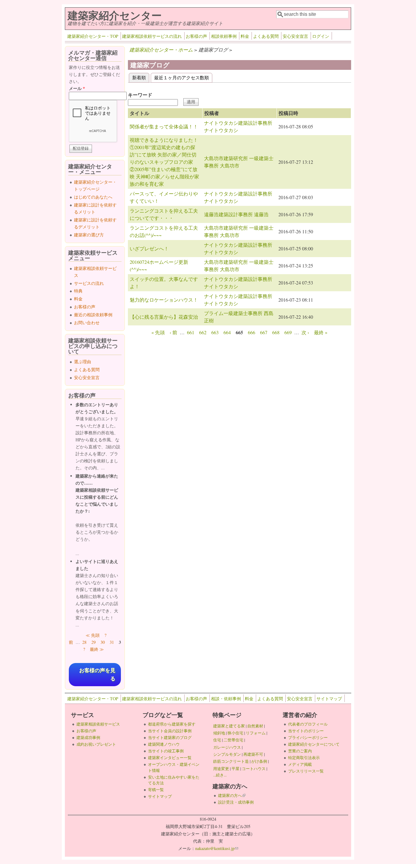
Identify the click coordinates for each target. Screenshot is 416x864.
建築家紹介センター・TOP (92, 36)
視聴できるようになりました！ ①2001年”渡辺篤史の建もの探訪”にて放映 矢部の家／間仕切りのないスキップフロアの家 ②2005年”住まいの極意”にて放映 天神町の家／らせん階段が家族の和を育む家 (164, 162)
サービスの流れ (89, 283)
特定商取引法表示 (304, 757)
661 (190, 332)
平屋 (235, 768)
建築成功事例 (88, 737)
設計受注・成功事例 (236, 802)
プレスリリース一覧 (306, 771)
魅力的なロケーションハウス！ (164, 299)
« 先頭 (158, 332)
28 (84, 642)
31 (112, 642)
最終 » (320, 332)
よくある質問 (266, 36)
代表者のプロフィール (308, 724)
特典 (78, 291)
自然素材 (255, 726)
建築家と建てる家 (229, 726)
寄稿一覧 (156, 789)
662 (202, 332)
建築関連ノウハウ (164, 744)
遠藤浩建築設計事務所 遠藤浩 (236, 214)
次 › (305, 332)
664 (227, 332)
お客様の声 (196, 36)
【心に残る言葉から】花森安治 (164, 317)
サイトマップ (329, 698)
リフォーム (256, 733)
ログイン (320, 36)
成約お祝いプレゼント (96, 744)
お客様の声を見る (97, 675)
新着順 (140, 77)
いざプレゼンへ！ (149, 248)
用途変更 (221, 768)
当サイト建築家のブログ (170, 737)
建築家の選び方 (89, 235)
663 (215, 332)
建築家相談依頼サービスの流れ (152, 36)
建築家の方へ (231, 795)
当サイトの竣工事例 (166, 751)
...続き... (220, 775)
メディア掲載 (300, 764)
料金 (245, 36)
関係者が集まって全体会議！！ (164, 126)
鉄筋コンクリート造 (231, 761)
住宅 (217, 740)
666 (251, 332)
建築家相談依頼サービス (98, 724)
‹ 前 (173, 332)
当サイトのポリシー (306, 730)
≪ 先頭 (93, 635)
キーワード (140, 94)
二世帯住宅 (233, 740)
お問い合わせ (87, 322)
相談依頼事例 (224, 36)
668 (276, 332)
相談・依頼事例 (226, 698)
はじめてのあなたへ (93, 197)
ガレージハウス (227, 747)
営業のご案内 (300, 751)
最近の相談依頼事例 (93, 314)
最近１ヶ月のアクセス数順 (181, 77)
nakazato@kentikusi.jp (216, 848)
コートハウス (254, 768)
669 (288, 332)
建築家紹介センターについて (314, 744)
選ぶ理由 (82, 361)
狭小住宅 (235, 733)
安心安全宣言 (295, 36)
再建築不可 (253, 754)
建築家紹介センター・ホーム (161, 49)
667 (263, 332)
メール (77, 88)
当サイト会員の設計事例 (170, 730)
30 (102, 642)
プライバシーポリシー (308, 737)
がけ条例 (259, 761)
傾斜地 (219, 733)
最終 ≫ (97, 649)
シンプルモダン (227, 754)
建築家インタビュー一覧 (170, 757)
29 (93, 642)
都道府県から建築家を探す (172, 724)
